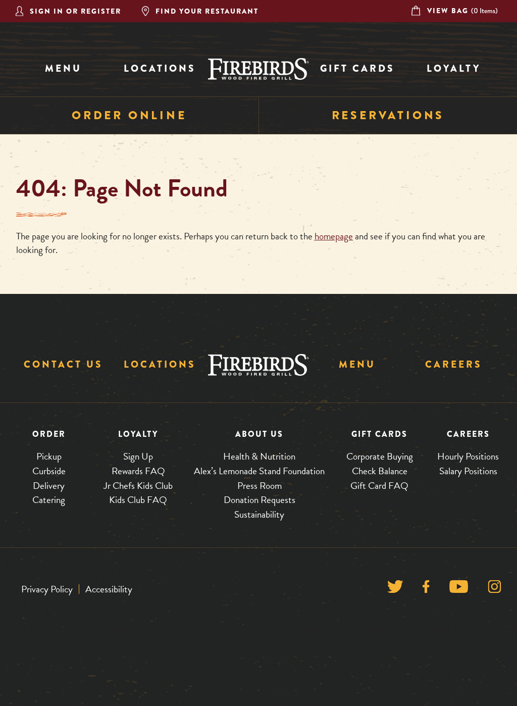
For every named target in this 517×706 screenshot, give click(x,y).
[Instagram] (494, 589)
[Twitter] (395, 589)
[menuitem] (63, 69)
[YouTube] (458, 589)
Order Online (129, 115)
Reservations (388, 115)
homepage (334, 236)
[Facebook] (426, 589)
